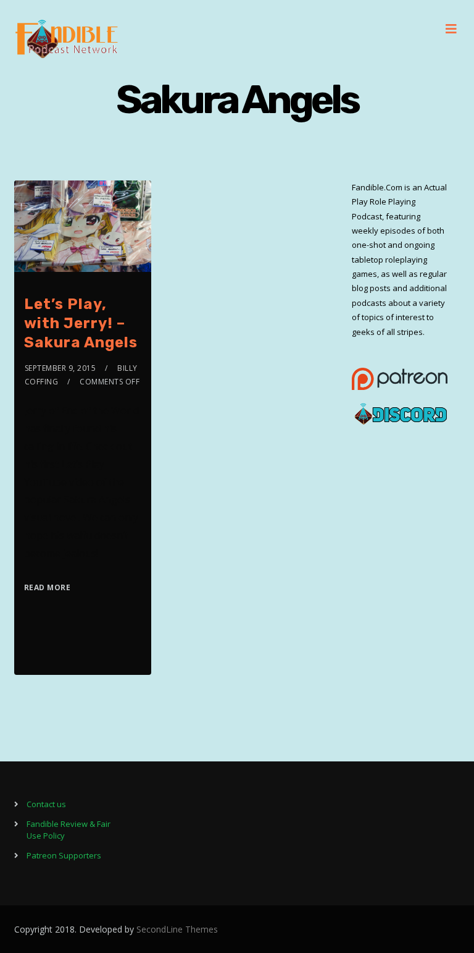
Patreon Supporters (64, 855)
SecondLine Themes (177, 929)
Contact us (46, 804)
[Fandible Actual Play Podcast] (66, 39)
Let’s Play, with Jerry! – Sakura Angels (81, 323)
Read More (47, 587)
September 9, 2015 (60, 368)
